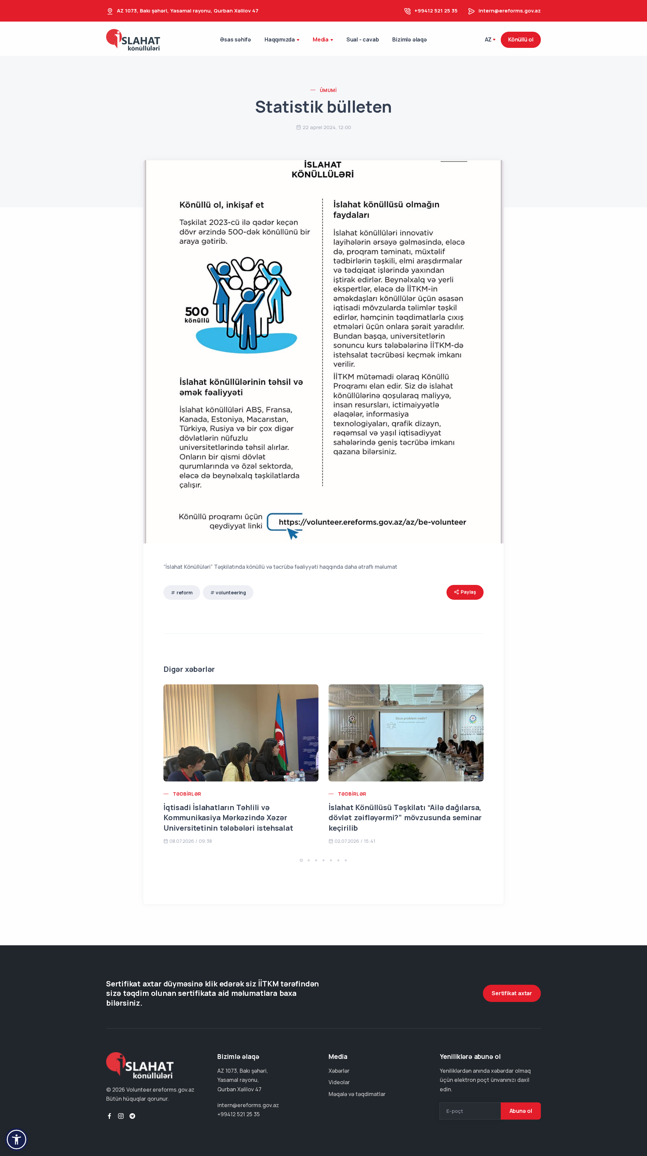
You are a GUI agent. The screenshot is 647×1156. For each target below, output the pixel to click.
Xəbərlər (339, 1070)
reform (185, 592)
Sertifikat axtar (512, 993)
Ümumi (328, 90)
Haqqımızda (280, 39)
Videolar (339, 1082)
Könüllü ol (520, 39)
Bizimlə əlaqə (409, 39)
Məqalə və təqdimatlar (357, 1094)
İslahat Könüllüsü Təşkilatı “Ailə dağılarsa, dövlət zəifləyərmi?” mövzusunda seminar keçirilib (405, 817)
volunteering (231, 592)
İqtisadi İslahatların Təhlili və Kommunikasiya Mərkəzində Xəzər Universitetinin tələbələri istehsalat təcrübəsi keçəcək (228, 822)
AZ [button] (488, 39)
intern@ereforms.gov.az (510, 10)
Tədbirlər (187, 794)
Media (321, 39)
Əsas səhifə (235, 39)
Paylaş (468, 592)
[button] (301, 860)
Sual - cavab (362, 39)
